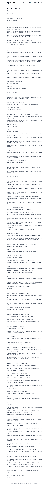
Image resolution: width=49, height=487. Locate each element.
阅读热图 (29, 2)
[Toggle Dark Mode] (41, 2)
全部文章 (24, 2)
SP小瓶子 (34, 2)
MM (8, 13)
